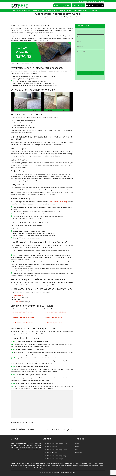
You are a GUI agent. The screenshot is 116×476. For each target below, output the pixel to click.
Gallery (77, 447)
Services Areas (78, 10)
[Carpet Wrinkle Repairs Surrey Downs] (41, 430)
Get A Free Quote (95, 5)
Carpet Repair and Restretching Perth (54, 459)
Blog (86, 10)
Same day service (63, 5)
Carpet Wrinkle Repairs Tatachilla (22, 312)
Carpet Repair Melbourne (50, 453)
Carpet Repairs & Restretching (54, 472)
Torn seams (17, 302)
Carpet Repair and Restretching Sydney (54, 456)
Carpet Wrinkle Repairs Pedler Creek (22, 323)
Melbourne (27, 10)
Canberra (62, 10)
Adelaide (48, 10)
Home (14, 10)
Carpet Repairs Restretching (58, 202)
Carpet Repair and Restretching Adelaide (55, 444)
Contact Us (93, 10)
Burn (15, 297)
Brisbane (35, 10)
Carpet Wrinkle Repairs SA (50, 17)
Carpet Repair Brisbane (50, 447)
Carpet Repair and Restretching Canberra (55, 450)
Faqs (76, 450)
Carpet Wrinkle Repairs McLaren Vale (23, 317)
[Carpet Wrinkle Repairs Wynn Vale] (54, 427)
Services (19, 10)
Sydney (42, 10)
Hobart (69, 10)
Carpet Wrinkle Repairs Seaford (53, 323)
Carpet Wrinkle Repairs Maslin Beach (55, 312)
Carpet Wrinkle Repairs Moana (53, 317)
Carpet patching (18, 295)
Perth (55, 10)
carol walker (22, 25)
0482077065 (79, 5)
